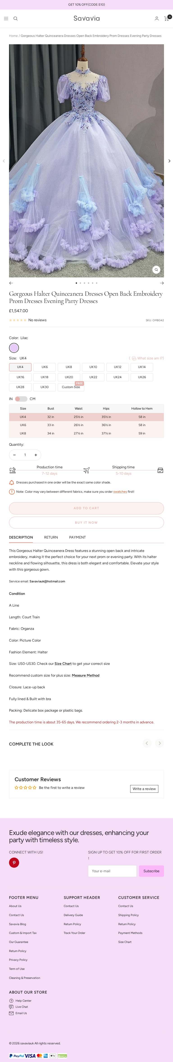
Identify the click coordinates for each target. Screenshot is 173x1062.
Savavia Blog (17, 924)
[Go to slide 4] (88, 283)
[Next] (169, 161)
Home (13, 36)
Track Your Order (74, 933)
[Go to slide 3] (84, 283)
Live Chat (22, 1006)
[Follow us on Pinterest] (14, 863)
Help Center (23, 1000)
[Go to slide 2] (80, 283)
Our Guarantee (18, 942)
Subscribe (151, 871)
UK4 (20, 367)
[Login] (157, 18)
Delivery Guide (73, 915)
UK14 (142, 367)
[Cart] (166, 18)
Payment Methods (130, 933)
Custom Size (72, 386)
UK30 (45, 387)
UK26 (142, 377)
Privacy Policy (18, 959)
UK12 (117, 367)
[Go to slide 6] (96, 283)
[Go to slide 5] (92, 283)
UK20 (69, 377)
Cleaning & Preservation (24, 978)
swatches (120, 492)
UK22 (93, 377)
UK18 (44, 377)
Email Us (21, 1013)
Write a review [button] (144, 789)
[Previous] (11, 283)
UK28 (20, 387)
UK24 (118, 377)
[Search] (16, 18)
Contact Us (16, 915)
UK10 (93, 367)
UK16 (20, 377)
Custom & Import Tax (22, 933)
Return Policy (17, 951)
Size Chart (125, 942)
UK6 (45, 367)
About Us (15, 906)
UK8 (69, 367)
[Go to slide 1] (76, 283)
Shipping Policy (128, 915)
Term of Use (17, 969)
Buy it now (86, 523)
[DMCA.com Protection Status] (62, 1056)
